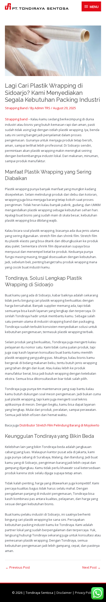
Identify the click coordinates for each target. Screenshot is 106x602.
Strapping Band (16, 108)
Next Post (91, 567)
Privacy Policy (84, 592)
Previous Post (17, 567)
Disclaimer (64, 592)
